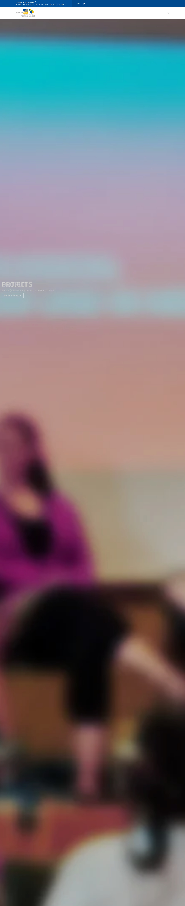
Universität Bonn (25, 2)
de (78, 3)
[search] (167, 14)
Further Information (12, 295)
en (84, 3)
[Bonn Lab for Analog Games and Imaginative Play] (25, 13)
